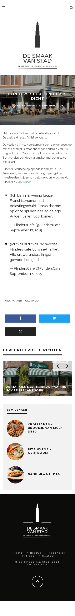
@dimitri (16, 244)
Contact (48, 556)
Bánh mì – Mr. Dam (44, 474)
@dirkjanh (18, 195)
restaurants (14, 300)
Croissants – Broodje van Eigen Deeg (45, 428)
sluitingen (32, 300)
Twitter (26, 182)
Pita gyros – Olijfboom (39, 451)
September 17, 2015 (26, 230)
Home (18, 553)
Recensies (57, 553)
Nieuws (32, 106)
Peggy (21, 106)
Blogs (30, 556)
